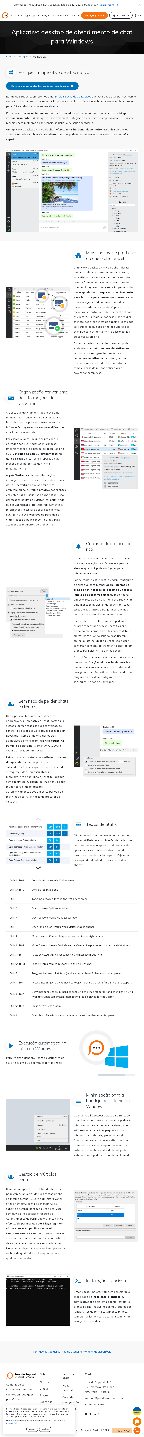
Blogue (44, 1388)
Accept (32, 1429)
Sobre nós (46, 1401)
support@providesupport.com (104, 1398)
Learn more (106, 4)
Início (9, 56)
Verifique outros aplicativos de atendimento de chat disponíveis (72, 1351)
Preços (45, 15)
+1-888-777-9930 (94, 1404)
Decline (45, 1429)
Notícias (45, 1382)
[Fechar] (139, 4)
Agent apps (22, 56)
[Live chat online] (137, 1421)
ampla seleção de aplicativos (72, 96)
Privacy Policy (13, 1423)
